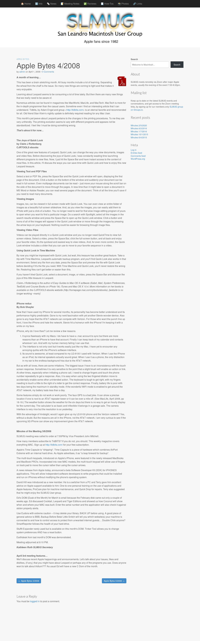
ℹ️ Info (38, 3)
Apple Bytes (23, 59)
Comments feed (138, 155)
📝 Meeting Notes (70, 3)
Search (134, 59)
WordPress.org (138, 158)
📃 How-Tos (107, 3)
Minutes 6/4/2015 (139, 137)
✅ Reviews (90, 3)
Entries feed (136, 152)
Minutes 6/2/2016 (139, 128)
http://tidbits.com (74, 109)
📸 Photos (123, 3)
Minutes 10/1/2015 (139, 134)
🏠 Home (26, 3)
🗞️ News (51, 3)
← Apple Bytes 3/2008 (28, 580)
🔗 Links (137, 3)
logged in (35, 601)
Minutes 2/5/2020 (139, 125)
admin (22, 71)
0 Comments (48, 71)
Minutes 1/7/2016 (139, 131)
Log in (133, 149)
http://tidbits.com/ (54, 444)
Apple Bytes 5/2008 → (114, 580)
